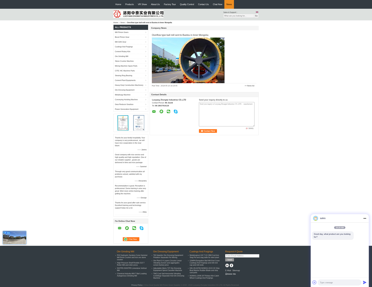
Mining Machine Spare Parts (126, 66)
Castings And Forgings (124, 47)
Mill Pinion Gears (121, 32)
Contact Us (203, 4)
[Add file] (314, 282)
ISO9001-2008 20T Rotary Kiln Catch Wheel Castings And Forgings (204, 277)
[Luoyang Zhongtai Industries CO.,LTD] (138, 14)
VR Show (142, 4)
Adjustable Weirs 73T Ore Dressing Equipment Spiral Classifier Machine (167, 269)
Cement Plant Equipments (125, 80)
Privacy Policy (136, 285)
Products (129, 4)
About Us (155, 4)
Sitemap (236, 270)
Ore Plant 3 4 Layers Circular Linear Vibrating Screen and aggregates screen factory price (167, 263)
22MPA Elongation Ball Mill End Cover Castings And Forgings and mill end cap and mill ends (205, 263)
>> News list (249, 86)
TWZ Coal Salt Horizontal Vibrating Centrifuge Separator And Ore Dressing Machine (168, 276)
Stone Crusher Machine (124, 61)
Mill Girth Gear (120, 42)
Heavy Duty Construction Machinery (129, 85)
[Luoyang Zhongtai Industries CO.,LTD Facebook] (231, 266)
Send (229, 260)
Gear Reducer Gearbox (124, 104)
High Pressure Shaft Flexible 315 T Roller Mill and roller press (130, 264)
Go (256, 16)
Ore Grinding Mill (121, 56)
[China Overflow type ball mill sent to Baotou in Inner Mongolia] (188, 60)
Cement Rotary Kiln (122, 52)
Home (118, 4)
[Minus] (364, 218)
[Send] (364, 282)
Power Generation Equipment (126, 109)
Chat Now (217, 4)
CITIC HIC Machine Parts (125, 71)
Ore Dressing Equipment (124, 90)
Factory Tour (170, 4)
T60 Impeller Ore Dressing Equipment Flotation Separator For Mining (168, 256)
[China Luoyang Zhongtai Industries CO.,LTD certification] (123, 123)
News (229, 4)
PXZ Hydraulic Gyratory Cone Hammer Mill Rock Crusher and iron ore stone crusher (132, 257)
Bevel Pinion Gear (122, 37)
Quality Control (187, 4)
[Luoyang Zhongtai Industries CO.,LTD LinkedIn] (227, 266)
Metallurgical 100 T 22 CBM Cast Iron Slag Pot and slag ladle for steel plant (204, 256)
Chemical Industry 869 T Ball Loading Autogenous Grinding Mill (132, 275)
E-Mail (228, 270)
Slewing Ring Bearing (123, 76)
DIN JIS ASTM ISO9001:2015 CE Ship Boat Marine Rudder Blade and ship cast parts (205, 270)
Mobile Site (231, 274)
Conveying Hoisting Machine (126, 100)
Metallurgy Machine (122, 95)
